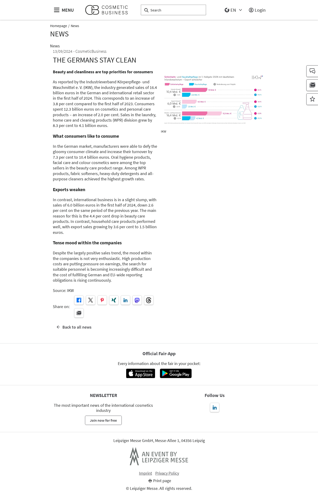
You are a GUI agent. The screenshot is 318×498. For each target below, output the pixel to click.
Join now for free (103, 420)
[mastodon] (137, 300)
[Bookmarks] (312, 99)
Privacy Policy (167, 473)
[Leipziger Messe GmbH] (159, 456)
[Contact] (312, 71)
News (75, 25)
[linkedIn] (125, 300)
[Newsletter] (312, 85)
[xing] (113, 300)
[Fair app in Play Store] (176, 373)
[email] (79, 313)
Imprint (145, 473)
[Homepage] (108, 10)
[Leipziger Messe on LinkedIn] (214, 407)
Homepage (58, 25)
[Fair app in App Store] (140, 373)
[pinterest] (102, 300)
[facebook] (79, 300)
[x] (90, 300)
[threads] (148, 300)
